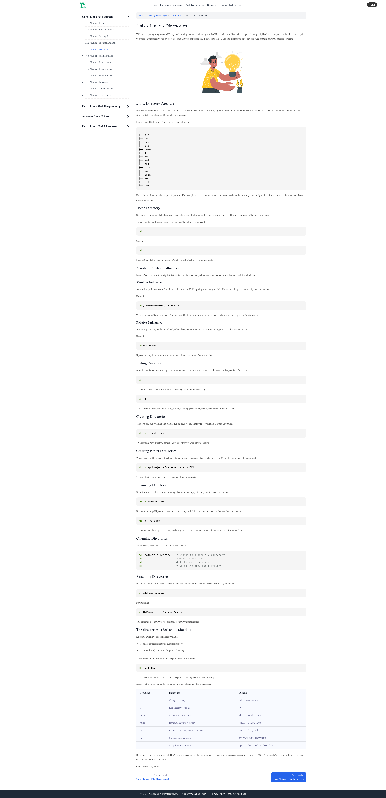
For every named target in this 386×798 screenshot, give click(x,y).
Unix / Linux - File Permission (99, 55)
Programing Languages (171, 4)
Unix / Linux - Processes (96, 81)
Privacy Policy (218, 793)
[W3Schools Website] (83, 5)
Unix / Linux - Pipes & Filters (99, 75)
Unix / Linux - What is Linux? (99, 29)
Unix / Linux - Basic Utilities (98, 68)
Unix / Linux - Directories (97, 49)
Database (211, 4)
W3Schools (153, 793)
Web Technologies (195, 4)
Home (154, 4)
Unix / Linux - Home (95, 23)
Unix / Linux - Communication (99, 88)
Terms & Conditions (236, 793)
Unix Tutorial (176, 15)
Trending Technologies (230, 4)
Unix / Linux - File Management (100, 42)
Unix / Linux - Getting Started (99, 36)
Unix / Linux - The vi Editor (98, 94)
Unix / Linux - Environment (98, 62)
